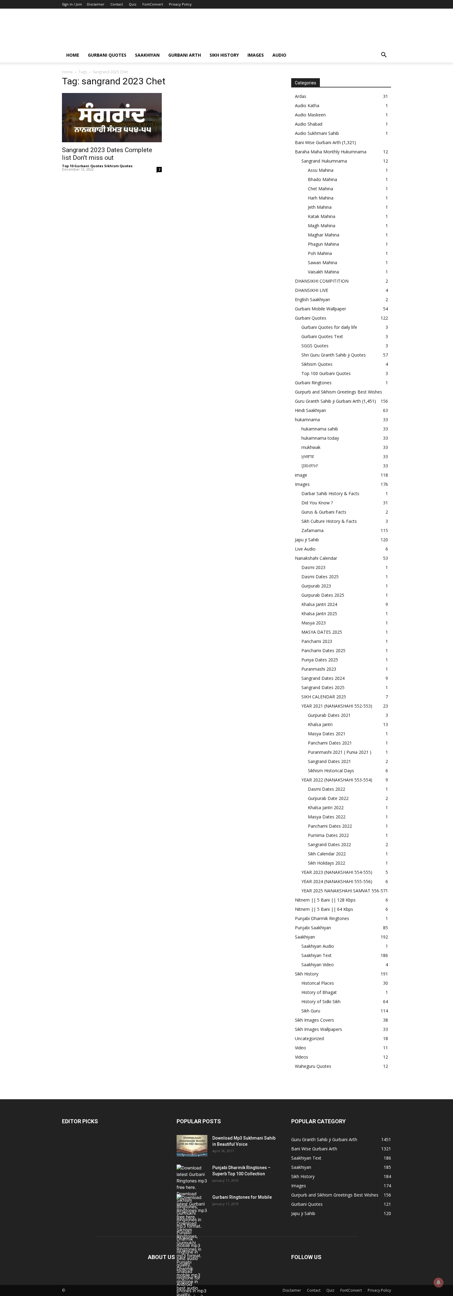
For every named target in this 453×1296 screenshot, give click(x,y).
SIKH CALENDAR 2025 (323, 697)
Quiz (133, 4)
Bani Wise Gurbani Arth (318, 142)
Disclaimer (95, 4)
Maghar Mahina (323, 235)
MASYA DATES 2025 (321, 632)
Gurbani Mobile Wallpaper (320, 309)
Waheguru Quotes (313, 1066)
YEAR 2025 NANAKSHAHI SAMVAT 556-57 (343, 891)
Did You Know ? (317, 503)
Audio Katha (307, 105)
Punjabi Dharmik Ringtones (322, 918)
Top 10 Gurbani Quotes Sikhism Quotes (97, 166)
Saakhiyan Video (317, 964)
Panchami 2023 (316, 641)
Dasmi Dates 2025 (320, 576)
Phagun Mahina (323, 244)
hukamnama (307, 419)
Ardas (300, 96)
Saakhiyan (147, 55)
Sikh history (224, 55)
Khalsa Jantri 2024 (319, 604)
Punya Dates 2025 (319, 660)
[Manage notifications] (438, 1282)
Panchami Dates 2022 (330, 826)
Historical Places (317, 983)
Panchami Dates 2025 (323, 650)
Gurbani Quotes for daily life (329, 327)
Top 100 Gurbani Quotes (326, 373)
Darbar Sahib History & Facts (330, 493)
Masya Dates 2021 (326, 734)
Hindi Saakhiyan (310, 410)
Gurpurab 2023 (316, 586)
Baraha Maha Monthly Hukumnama (330, 152)
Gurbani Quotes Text (322, 336)
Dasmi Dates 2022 (326, 789)
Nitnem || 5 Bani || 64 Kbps (324, 909)
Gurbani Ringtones (313, 383)
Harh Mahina (320, 198)
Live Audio (305, 549)
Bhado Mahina (322, 179)
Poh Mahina (320, 253)
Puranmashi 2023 (318, 669)
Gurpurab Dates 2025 (322, 595)
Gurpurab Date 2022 (328, 798)
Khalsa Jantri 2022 (326, 807)
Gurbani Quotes (107, 55)
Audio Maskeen (310, 115)
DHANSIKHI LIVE (311, 290)
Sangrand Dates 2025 (323, 687)
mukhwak (310, 447)
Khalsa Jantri (320, 724)
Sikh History (306, 974)
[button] (383, 56)
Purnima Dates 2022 (328, 835)
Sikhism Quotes (317, 364)
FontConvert (152, 4)
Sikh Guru (310, 1011)
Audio (279, 55)
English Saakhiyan (312, 299)
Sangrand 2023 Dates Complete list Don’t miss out (107, 153)
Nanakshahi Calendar (316, 558)
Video (300, 1048)
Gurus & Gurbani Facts (323, 512)
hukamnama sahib (319, 429)
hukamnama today (320, 438)
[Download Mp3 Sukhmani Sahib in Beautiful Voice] (192, 1146)
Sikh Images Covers (314, 1020)
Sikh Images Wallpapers (318, 1029)
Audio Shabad (308, 124)
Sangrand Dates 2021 (329, 761)
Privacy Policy (180, 4)
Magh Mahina (321, 225)
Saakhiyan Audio (317, 946)
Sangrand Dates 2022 (329, 844)
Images (255, 55)
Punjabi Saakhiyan (313, 928)
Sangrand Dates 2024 (323, 678)
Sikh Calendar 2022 (327, 854)
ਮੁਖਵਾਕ (307, 456)
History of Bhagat (319, 992)
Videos (301, 1057)
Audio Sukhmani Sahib (317, 133)
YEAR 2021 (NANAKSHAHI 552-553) (336, 706)
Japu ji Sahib (307, 540)
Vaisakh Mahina (323, 272)
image (301, 475)
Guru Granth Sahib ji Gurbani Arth (328, 401)
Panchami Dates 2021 (330, 743)
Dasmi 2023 (313, 567)
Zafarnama (312, 530)
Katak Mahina (321, 216)
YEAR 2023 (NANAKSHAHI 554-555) (336, 872)
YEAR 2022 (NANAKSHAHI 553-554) (336, 780)
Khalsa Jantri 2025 (319, 613)
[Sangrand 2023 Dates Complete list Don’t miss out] (112, 117)
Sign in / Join (72, 4)
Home (72, 55)
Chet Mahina (320, 189)
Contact (116, 4)
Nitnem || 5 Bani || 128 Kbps (325, 900)
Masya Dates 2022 (326, 817)
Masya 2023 (313, 623)
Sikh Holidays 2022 (326, 863)
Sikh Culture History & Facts (329, 521)
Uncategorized (309, 1038)
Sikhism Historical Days (331, 770)
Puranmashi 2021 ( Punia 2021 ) (339, 752)
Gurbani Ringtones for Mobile (242, 1197)
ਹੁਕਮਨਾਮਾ (309, 466)
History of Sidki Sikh (321, 1001)
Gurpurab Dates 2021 (329, 715)
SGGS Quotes (315, 346)
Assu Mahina (320, 170)
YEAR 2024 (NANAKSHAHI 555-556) (336, 881)
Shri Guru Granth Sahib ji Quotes (333, 355)
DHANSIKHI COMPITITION (322, 281)
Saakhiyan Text (316, 955)
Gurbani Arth (184, 55)
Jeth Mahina (320, 207)
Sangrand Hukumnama (324, 161)
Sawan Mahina (322, 262)
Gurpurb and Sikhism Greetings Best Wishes (338, 392)
